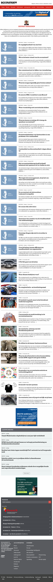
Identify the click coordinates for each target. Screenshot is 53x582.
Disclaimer (9, 577)
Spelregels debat (38, 578)
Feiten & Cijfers (40, 7)
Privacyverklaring (18, 577)
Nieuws (7, 7)
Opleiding (29, 559)
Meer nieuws (26, 473)
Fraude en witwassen (31, 557)
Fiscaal (28, 548)
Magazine (33, 3)
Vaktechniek (20, 7)
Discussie (13, 7)
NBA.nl (50, 577)
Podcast (37, 3)
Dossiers (41, 3)
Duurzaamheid (30, 554)
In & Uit (33, 7)
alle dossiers (29, 552)
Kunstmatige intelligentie (33, 550)
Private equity (42, 559)
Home (3, 7)
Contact (50, 3)
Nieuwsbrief (46, 3)
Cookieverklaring (29, 577)
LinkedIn (44, 577)
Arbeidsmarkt (30, 545)
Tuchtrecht (48, 7)
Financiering (42, 554)
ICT (40, 557)
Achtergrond (27, 7)
